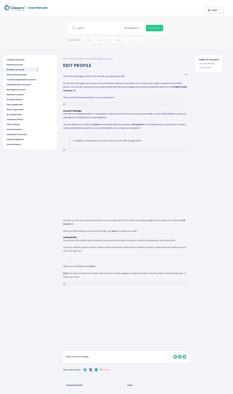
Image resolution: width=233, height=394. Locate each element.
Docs (72, 59)
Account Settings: (207, 63)
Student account (83, 59)
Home (65, 59)
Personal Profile (74, 385)
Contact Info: (205, 67)
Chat (130, 385)
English (214, 10)
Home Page (97, 59)
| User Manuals (37, 8)
